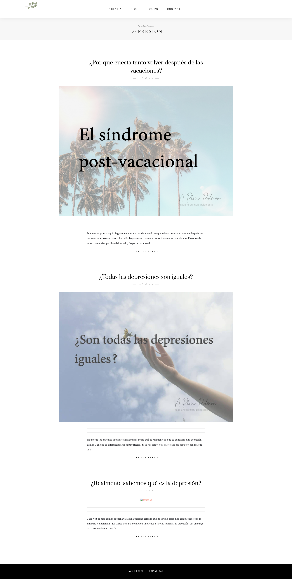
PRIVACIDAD (156, 571)
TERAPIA (115, 9)
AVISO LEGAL (136, 571)
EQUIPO (153, 9)
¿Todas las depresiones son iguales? (146, 277)
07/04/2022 (146, 490)
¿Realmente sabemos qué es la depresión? (146, 483)
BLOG (134, 9)
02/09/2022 (146, 78)
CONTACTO (174, 9)
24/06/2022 (146, 284)
